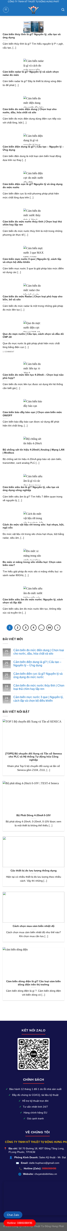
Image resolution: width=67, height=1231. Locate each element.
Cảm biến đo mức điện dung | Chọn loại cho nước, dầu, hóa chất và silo (38, 652)
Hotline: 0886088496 (19, 1222)
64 (49, 627)
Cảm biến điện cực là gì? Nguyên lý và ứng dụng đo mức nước (38, 675)
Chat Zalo (13, 1214)
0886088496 (49, 1168)
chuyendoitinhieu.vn (45, 1174)
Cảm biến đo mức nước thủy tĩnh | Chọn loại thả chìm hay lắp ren (38, 687)
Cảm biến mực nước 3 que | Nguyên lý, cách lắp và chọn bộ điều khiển (38, 699)
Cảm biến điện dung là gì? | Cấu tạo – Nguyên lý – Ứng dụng (37, 663)
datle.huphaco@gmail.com (44, 1163)
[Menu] (6, 10)
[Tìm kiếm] (62, 9)
